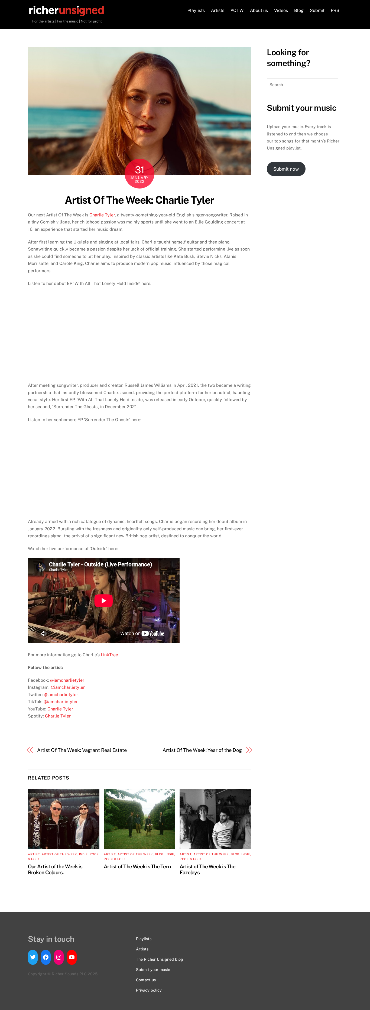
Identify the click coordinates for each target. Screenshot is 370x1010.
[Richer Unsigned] (66, 13)
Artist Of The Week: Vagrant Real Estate (82, 750)
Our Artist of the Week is (55, 866)
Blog (299, 10)
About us (259, 10)
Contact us (146, 979)
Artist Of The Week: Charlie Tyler (139, 200)
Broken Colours (45, 872)
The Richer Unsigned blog (159, 959)
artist (34, 854)
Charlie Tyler (102, 214)
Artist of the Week (59, 854)
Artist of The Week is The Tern (137, 866)
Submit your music (153, 969)
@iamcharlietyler (67, 680)
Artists (217, 10)
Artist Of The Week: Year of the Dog (202, 750)
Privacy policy (149, 990)
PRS (335, 10)
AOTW (237, 10)
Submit (317, 10)
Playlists (196, 10)
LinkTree (109, 654)
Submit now (286, 169)
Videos (281, 10)
